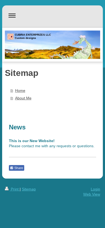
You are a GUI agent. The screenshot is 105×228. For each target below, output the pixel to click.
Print (15, 189)
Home (20, 90)
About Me (23, 98)
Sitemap (29, 189)
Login (95, 189)
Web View (91, 194)
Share (18, 168)
